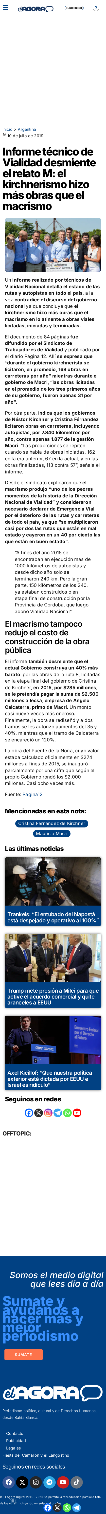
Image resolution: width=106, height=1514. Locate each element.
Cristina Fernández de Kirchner (51, 823)
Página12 (32, 794)
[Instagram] (48, 1113)
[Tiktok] (77, 1482)
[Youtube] (63, 1482)
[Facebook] (47, 1507)
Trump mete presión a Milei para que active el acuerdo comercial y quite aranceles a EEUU (53, 996)
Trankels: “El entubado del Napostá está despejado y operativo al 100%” (53, 917)
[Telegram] (76, 1507)
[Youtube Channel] (77, 1113)
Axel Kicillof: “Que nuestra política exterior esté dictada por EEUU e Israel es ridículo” (49, 1078)
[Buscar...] (96, 7)
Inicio (7, 129)
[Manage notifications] (13, 1501)
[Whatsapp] (67, 1507)
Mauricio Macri (51, 833)
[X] (57, 1507)
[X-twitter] (22, 1482)
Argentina (27, 129)
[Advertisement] (53, 68)
